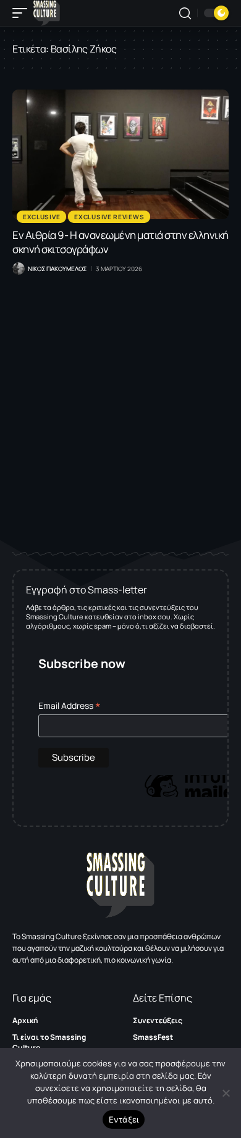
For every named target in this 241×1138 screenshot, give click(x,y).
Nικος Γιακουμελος (57, 268)
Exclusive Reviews (109, 216)
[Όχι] (225, 1093)
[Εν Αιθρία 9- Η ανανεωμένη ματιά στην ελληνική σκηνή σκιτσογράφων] (120, 154)
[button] (22, 13)
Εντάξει (124, 1119)
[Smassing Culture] (46, 13)
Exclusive (41, 216)
